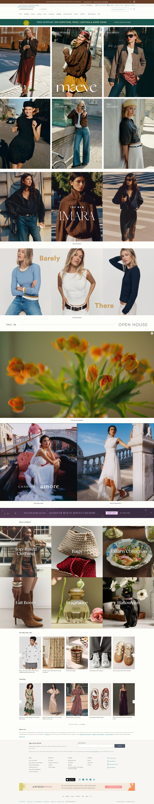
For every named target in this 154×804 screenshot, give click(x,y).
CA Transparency (38, 801)
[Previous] (20, 655)
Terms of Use (30, 801)
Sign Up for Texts (113, 764)
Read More (22, 736)
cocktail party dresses (84, 734)
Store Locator (112, 758)
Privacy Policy (95, 751)
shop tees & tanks (77, 317)
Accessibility (46, 801)
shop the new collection (77, 420)
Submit (119, 746)
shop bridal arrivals (38, 503)
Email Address (81, 743)
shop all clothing (77, 243)
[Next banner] (130, 2)
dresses (47, 734)
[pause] (152, 333)
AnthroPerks (112, 761)
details (37, 5)
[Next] (133, 655)
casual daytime (109, 734)
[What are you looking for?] (126, 9)
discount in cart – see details (100, 1)
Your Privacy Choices (70, 801)
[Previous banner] (24, 2)
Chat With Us (112, 767)
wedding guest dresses (98, 734)
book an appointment (115, 503)
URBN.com (53, 801)
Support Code (61, 801)
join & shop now (87, 1)
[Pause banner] (134, 2)
